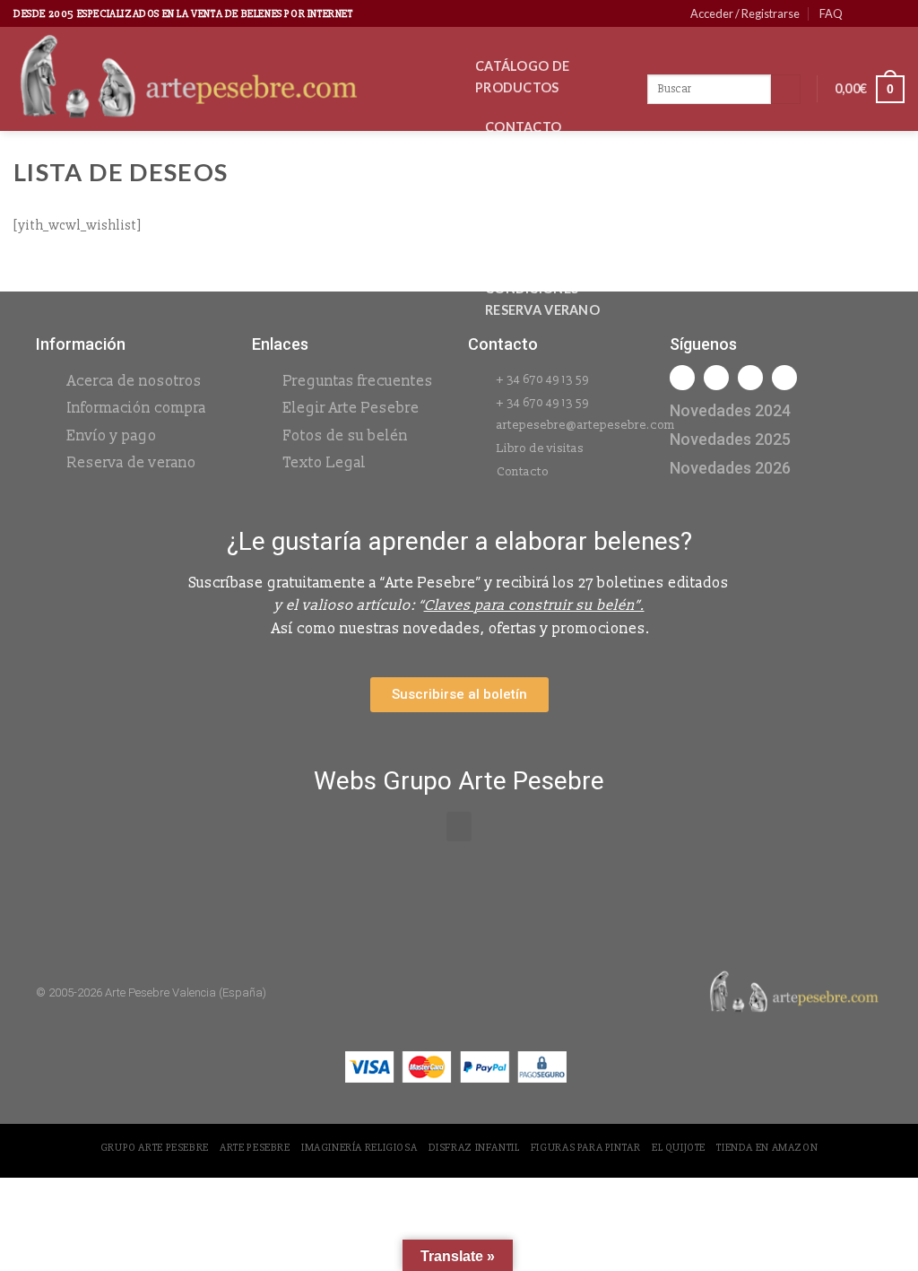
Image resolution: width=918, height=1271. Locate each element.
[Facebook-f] (682, 377)
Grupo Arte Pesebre (154, 1147)
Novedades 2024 (730, 410)
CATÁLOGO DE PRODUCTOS (522, 76)
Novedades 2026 (542, 166)
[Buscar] (786, 89)
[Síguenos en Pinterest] (878, 13)
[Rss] (750, 377)
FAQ (831, 13)
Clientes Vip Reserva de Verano (528, 227)
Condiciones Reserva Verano (542, 299)
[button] (459, 826)
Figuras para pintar (586, 1147)
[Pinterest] (784, 377)
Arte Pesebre (255, 1147)
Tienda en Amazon (767, 1147)
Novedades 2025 (730, 439)
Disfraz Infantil (474, 1147)
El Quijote (679, 1147)
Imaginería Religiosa (359, 1147)
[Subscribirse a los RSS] (895, 13)
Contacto (523, 127)
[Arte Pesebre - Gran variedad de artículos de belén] (230, 79)
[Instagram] (716, 377)
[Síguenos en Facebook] (861, 13)
